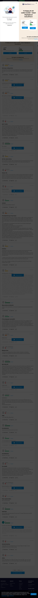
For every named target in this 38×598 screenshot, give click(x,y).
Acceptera (33, 594)
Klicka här (36, 39)
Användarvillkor (11, 596)
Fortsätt (25, 27)
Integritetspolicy (4, 596)
